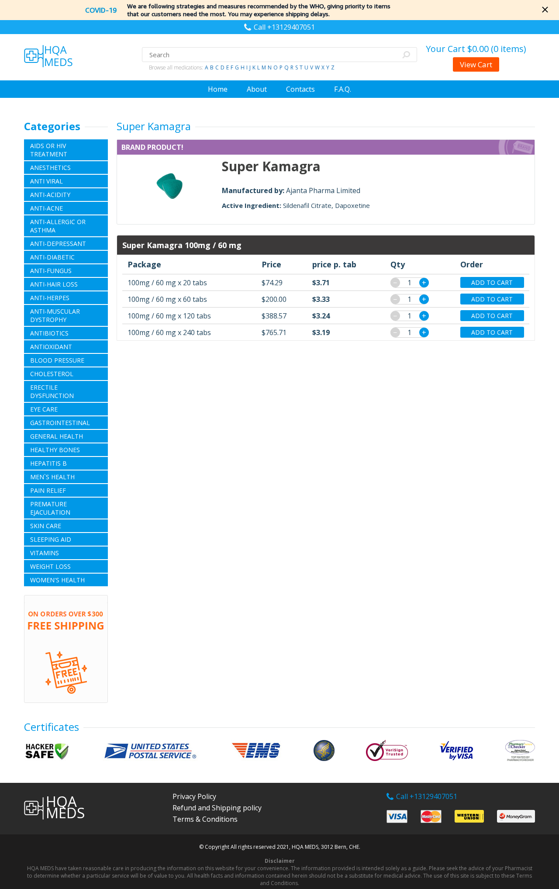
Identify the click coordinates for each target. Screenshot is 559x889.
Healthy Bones (55, 450)
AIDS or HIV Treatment (48, 150)
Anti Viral (46, 181)
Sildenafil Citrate (307, 205)
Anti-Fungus (51, 270)
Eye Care (44, 409)
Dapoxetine (352, 205)
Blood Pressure (57, 360)
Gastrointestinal (60, 423)
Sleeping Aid (50, 539)
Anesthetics (50, 167)
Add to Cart (492, 282)
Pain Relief (48, 490)
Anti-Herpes (49, 298)
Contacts (300, 89)
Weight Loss (50, 566)
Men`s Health (52, 477)
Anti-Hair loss (54, 284)
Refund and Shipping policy (217, 808)
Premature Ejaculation (50, 508)
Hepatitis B (48, 463)
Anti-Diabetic (52, 257)
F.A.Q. (342, 89)
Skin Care (45, 526)
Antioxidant (51, 346)
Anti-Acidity (50, 194)
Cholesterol (51, 374)
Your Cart (476, 49)
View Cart (476, 64)
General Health (56, 436)
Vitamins (44, 553)
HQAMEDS (65, 808)
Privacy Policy (194, 796)
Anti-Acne (46, 208)
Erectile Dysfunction (52, 391)
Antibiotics (49, 333)
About (257, 89)
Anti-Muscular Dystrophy (55, 315)
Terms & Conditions (205, 819)
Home (218, 89)
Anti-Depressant (58, 243)
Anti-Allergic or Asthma (58, 226)
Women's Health (57, 580)
